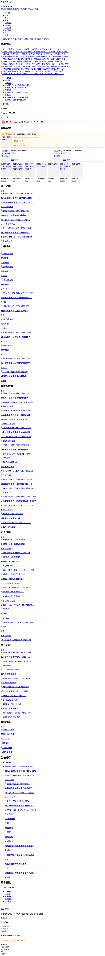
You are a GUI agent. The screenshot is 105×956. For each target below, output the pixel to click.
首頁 (7, 39)
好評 (6, 18)
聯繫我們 (8, 899)
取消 (3, 947)
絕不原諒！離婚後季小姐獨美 (15, 100)
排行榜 (7, 13)
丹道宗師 (8, 83)
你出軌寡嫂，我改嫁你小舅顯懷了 (17, 92)
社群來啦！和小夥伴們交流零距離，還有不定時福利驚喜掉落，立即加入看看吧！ (31, 122)
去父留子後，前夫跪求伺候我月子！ (18, 85)
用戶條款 (8, 896)
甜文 (6, 35)
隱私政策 (8, 894)
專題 (6, 15)
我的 (48, 39)
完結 (6, 20)
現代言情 (8, 23)
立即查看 (4, 918)
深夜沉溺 (8, 95)
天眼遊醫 (8, 78)
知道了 (4, 954)
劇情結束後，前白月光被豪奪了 (16, 88)
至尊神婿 (8, 80)
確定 (7, 947)
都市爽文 (8, 25)
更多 (2, 191)
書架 (40, 39)
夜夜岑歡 (8, 90)
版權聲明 (8, 891)
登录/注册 (4, 931)
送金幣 (30, 39)
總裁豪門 (8, 28)
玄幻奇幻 (8, 30)
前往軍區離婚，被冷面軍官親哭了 (17, 97)
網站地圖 (8, 901)
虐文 (6, 33)
